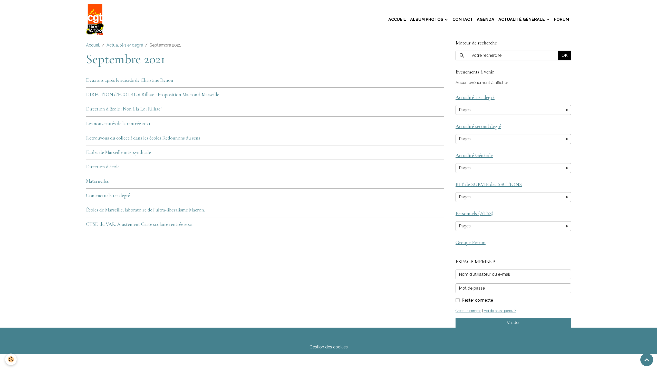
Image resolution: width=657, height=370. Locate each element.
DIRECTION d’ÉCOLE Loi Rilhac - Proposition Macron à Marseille (152, 94)
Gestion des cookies (329, 347)
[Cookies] (11, 359)
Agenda (485, 19)
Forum (561, 19)
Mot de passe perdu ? (500, 311)
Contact (462, 19)
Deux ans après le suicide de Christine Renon (129, 80)
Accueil (397, 19)
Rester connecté (477, 300)
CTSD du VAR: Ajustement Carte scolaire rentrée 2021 (139, 224)
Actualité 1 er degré (125, 45)
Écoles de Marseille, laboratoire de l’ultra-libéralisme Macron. (145, 210)
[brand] (96, 19)
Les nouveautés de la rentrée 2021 (118, 124)
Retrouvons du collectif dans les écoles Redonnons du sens (143, 138)
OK (565, 55)
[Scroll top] (646, 359)
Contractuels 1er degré (108, 195)
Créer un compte (468, 311)
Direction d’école (103, 167)
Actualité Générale (522, 19)
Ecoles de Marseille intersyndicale (118, 152)
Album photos (427, 19)
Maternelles (97, 181)
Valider (513, 322)
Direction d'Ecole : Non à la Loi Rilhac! (124, 109)
